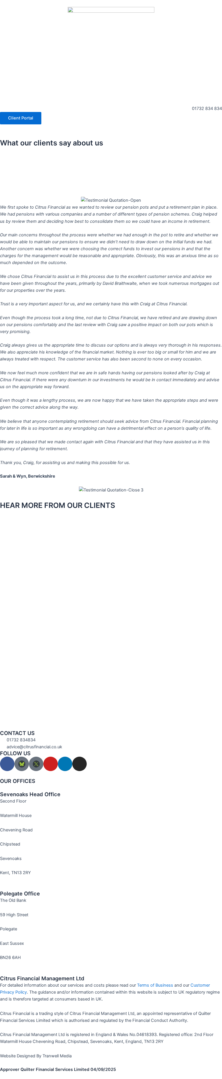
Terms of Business (155, 985)
